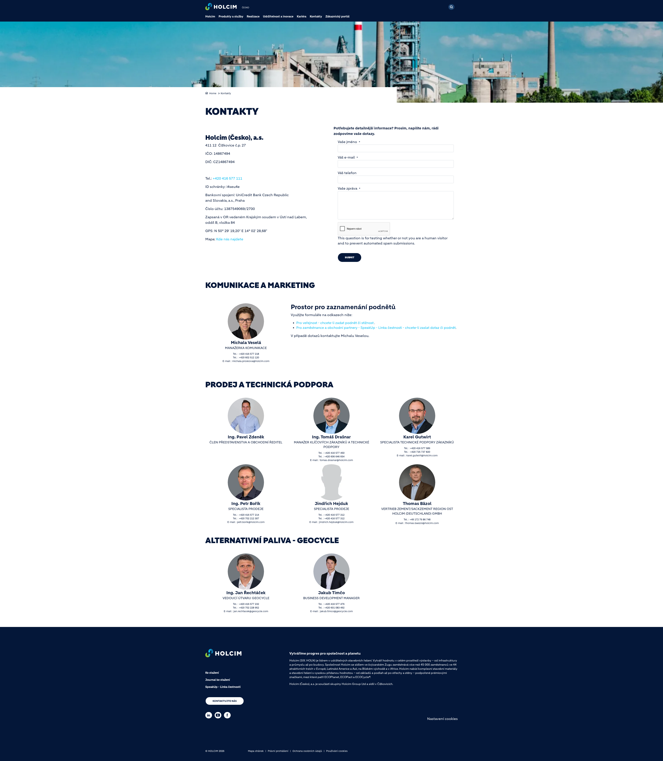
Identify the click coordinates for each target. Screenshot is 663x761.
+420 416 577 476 (334, 604)
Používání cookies (337, 751)
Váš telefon (347, 173)
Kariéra (301, 16)
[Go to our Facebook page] (228, 715)
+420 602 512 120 (249, 357)
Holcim (210, 16)
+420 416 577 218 (249, 353)
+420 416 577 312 (334, 514)
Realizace (253, 16)
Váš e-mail (346, 157)
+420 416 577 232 (249, 604)
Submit (349, 257)
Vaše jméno (347, 142)
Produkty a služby (231, 16)
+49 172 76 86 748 (420, 519)
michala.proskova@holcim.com (250, 361)
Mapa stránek (256, 751)
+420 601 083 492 (334, 607)
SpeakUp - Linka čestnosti (223, 687)
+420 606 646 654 (334, 456)
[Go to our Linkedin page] (209, 715)
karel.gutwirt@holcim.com (422, 455)
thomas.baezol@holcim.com (422, 523)
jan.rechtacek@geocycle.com (250, 611)
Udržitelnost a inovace (278, 16)
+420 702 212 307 (249, 518)
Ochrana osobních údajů (307, 751)
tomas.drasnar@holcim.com (336, 460)
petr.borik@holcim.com (251, 522)
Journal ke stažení (217, 679)
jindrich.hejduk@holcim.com (336, 522)
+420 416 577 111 (227, 178)
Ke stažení (212, 672)
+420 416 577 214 (249, 514)
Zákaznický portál (337, 16)
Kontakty (316, 16)
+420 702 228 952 (249, 607)
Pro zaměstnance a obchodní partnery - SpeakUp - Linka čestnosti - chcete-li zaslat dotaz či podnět (376, 328)
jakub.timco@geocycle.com (336, 611)
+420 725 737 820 (420, 451)
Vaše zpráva (347, 188)
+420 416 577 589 (420, 448)
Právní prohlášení (278, 751)
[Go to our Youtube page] (219, 715)
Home (212, 93)
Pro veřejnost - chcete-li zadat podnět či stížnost (335, 323)
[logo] (221, 7)
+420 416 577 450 (334, 452)
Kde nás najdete (229, 239)
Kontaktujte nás (225, 701)
